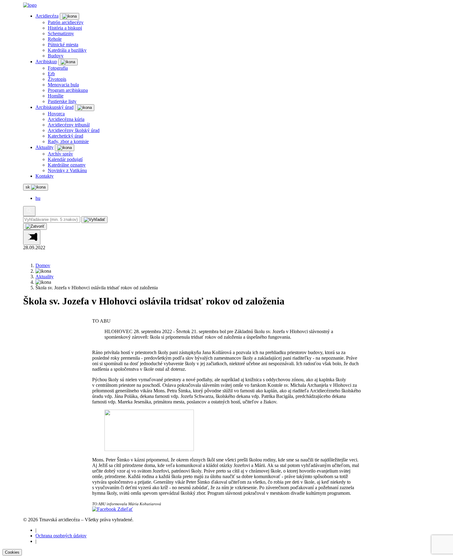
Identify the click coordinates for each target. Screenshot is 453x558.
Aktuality (44, 147)
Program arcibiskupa (68, 90)
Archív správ (60, 153)
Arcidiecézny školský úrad (74, 130)
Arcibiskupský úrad (54, 107)
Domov (42, 265)
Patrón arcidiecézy (66, 22)
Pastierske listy (62, 101)
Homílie (55, 95)
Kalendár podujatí (65, 159)
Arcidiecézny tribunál (69, 124)
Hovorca (56, 113)
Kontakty (44, 176)
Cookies (12, 552)
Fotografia (58, 68)
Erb (51, 73)
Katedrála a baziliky (67, 50)
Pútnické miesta (63, 44)
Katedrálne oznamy (67, 164)
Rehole (55, 39)
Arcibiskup (46, 61)
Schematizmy (61, 33)
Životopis (57, 79)
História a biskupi (65, 28)
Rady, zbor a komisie (68, 141)
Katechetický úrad (65, 135)
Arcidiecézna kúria (66, 119)
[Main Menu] (31, 237)
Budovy (55, 55)
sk (28, 187)
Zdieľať (124, 509)
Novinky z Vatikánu (67, 170)
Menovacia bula (63, 84)
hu (37, 198)
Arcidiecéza (47, 16)
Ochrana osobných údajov (61, 535)
